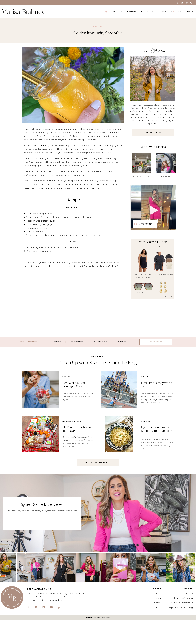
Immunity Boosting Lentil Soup (74, 266)
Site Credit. (106, 617)
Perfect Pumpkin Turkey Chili (106, 266)
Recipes (98, 27)
